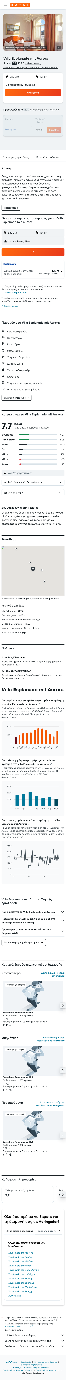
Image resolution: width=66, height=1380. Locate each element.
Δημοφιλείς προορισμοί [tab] (19, 1231)
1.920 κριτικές (33, 63)
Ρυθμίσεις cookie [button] (10, 306)
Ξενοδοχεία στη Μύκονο (20, 1252)
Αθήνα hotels (14, 1295)
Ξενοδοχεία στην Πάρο (19, 1265)
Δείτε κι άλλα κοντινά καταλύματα (52, 974)
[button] (5, 4)
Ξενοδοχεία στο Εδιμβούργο (22, 1287)
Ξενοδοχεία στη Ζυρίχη (20, 1291)
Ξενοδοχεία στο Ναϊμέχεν (21, 1274)
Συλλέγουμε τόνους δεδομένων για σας (28, 1340)
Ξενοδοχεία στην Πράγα (20, 1261)
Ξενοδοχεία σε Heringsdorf (47, 1370)
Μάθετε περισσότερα (16, 292)
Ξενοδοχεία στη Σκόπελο (21, 1282)
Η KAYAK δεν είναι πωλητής (20, 1335)
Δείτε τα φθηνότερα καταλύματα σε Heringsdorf (50, 1039)
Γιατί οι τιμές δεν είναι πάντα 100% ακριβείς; (30, 1346)
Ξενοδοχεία (26, 1362)
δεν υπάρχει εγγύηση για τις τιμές (19, 1326)
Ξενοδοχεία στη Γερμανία (31, 1365)
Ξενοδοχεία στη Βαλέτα (20, 1257)
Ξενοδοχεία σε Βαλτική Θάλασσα (17, 1370)
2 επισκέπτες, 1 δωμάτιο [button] (20, 84)
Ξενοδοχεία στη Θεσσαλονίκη (23, 1270)
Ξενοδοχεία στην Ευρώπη (46, 1362)
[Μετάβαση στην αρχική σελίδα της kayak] (20, 5)
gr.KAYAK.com (11, 1362)
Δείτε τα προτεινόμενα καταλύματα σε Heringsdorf (50, 1104)
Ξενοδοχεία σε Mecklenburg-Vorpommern (31, 1367)
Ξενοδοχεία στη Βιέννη (20, 1278)
